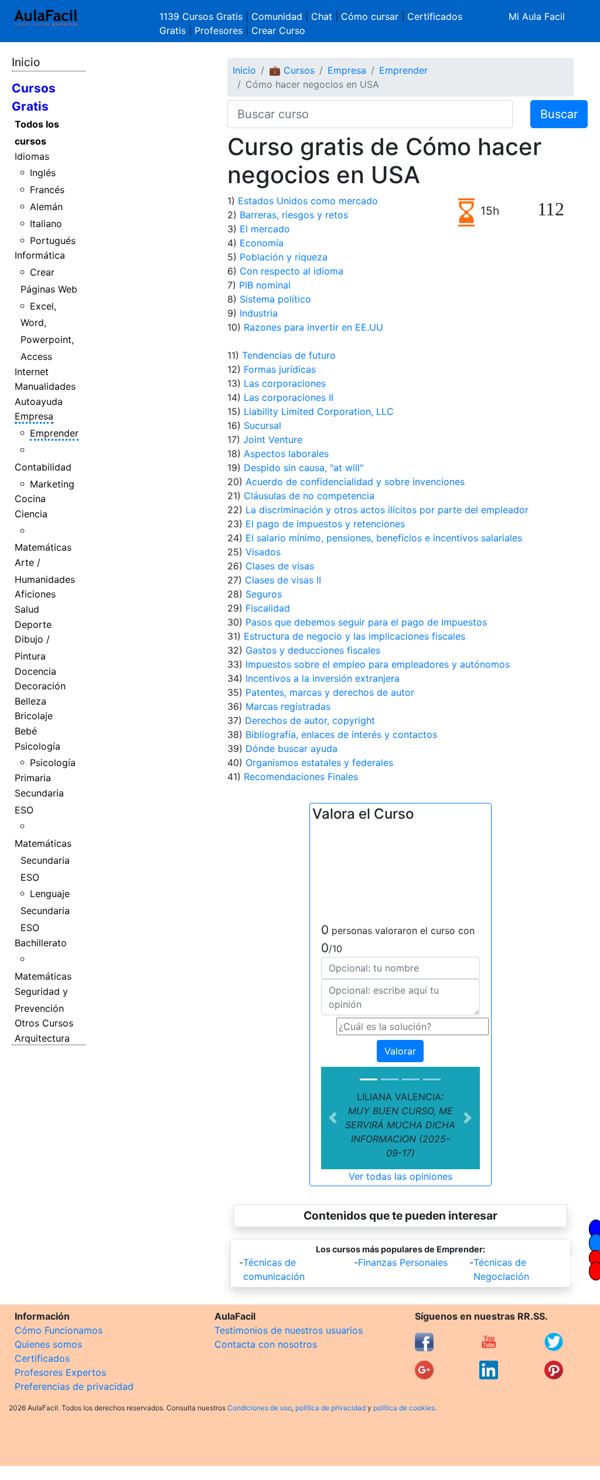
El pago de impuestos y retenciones (325, 524)
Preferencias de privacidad (74, 1386)
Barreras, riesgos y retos (294, 215)
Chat (321, 16)
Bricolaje (34, 716)
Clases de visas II (283, 580)
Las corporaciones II (288, 397)
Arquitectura (42, 1038)
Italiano (46, 223)
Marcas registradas (288, 706)
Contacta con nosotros (265, 1344)
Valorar (400, 1051)
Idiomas (32, 156)
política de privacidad (330, 1407)
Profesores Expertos (60, 1372)
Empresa (34, 416)
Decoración (40, 686)
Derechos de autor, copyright (310, 720)
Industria (259, 313)
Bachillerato (41, 943)
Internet (32, 371)
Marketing (52, 484)
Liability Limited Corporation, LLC (319, 411)
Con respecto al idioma (291, 271)
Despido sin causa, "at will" (303, 467)
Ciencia (31, 514)
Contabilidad (43, 467)
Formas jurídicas (280, 369)
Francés (47, 189)
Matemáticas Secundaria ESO (43, 860)
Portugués (53, 240)
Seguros (264, 594)
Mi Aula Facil (537, 16)
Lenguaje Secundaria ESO (45, 910)
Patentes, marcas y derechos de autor (330, 692)
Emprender (54, 433)
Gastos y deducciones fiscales (313, 650)
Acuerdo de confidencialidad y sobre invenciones (355, 481)
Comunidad (276, 16)
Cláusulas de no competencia (309, 496)
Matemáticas (43, 547)
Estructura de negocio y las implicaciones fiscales (354, 636)
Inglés (43, 172)
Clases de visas (280, 566)
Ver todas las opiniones (400, 1176)
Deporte (33, 624)
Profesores (219, 30)
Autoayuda (39, 401)
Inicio (26, 62)
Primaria (33, 778)
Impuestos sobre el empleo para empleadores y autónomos (378, 664)
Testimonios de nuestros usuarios (288, 1330)
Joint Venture (272, 439)
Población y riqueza (284, 257)
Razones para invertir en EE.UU (313, 327)
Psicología (37, 746)
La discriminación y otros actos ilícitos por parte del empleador (387, 510)
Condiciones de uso (259, 1407)
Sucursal (262, 425)
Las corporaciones (285, 383)
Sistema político (275, 299)
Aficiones (35, 594)
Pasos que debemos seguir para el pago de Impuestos (366, 622)
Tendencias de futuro (289, 355)
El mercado (265, 229)
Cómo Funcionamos (59, 1330)
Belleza (30, 701)
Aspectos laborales (286, 453)
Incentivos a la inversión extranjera (323, 678)
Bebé (26, 731)
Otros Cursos (44, 1023)
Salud (27, 609)
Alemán (46, 206)
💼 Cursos (292, 70)
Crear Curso (278, 30)
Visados (263, 552)
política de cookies (404, 1407)
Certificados (42, 1358)
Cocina (30, 498)
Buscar (559, 114)
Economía (262, 243)
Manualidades (45, 386)
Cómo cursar (369, 16)
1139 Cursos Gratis (202, 16)
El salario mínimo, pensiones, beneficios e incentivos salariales (384, 538)
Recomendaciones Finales (301, 776)
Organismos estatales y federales (319, 762)
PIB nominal (265, 285)
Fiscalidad (268, 608)
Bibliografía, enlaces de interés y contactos (341, 734)
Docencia (35, 671)
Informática (40, 255)
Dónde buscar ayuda (292, 748)
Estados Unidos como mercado (308, 201)
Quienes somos (48, 1344)
